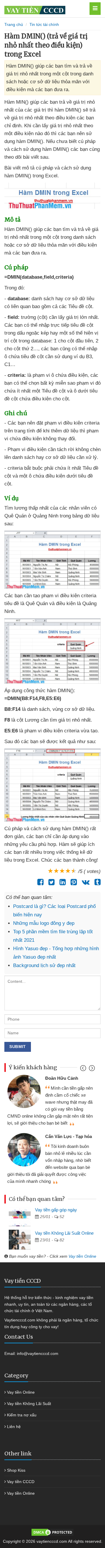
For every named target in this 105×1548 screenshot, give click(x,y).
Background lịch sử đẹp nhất (44, 965)
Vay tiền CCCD (20, 1481)
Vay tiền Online (82, 1256)
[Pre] (84, 1069)
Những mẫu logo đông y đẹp (43, 923)
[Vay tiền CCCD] (45, 8)
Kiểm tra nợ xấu (21, 1415)
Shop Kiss (16, 1470)
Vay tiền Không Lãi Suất (29, 1403)
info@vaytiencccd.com (37, 1353)
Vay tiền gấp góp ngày (56, 1209)
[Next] (91, 1069)
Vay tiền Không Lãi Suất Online (64, 1233)
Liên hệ (14, 1426)
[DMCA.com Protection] (52, 1532)
